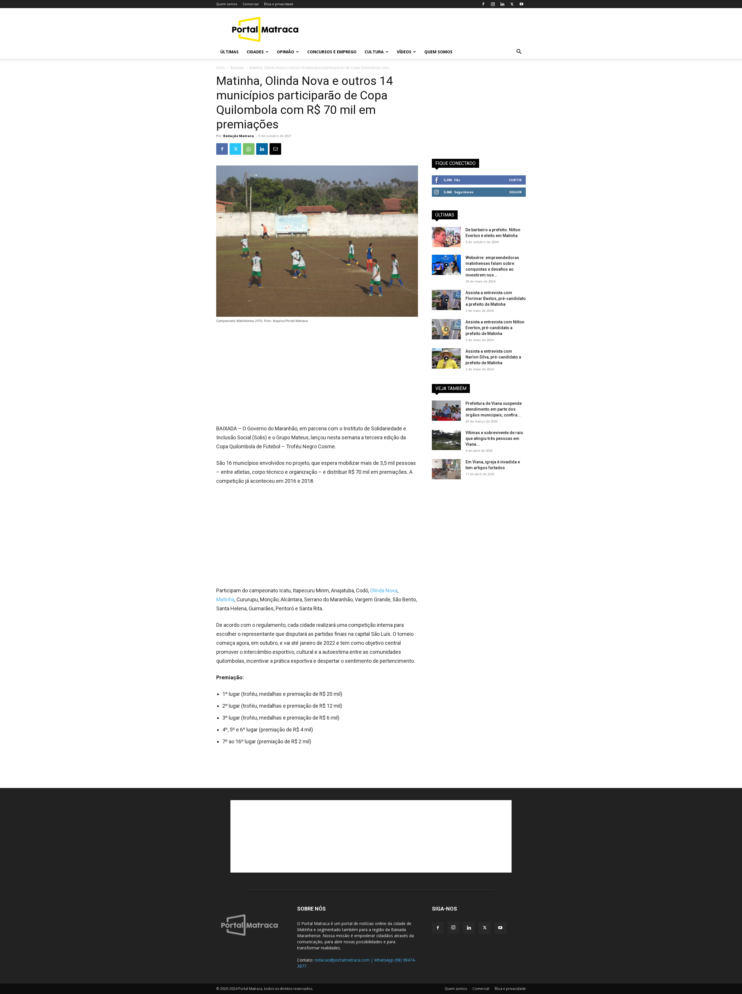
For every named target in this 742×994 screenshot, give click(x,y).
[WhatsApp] (248, 149)
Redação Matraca (238, 136)
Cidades (255, 51)
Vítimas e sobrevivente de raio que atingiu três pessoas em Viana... (494, 438)
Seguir (515, 192)
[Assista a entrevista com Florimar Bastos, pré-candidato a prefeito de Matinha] (446, 300)
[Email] (275, 149)
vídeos (404, 51)
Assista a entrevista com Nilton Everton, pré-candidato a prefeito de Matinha (494, 328)
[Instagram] (492, 4)
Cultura (374, 51)
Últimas (229, 51)
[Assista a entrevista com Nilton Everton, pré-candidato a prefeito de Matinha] (446, 329)
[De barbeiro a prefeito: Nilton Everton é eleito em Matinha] (446, 237)
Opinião (285, 51)
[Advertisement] (420, 29)
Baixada (237, 67)
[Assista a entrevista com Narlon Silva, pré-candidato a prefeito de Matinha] (446, 358)
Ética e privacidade (278, 4)
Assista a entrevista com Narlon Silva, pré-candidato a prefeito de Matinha (493, 357)
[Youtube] (521, 4)
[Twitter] (512, 4)
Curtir (515, 180)
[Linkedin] (502, 4)
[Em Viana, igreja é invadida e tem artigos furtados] (446, 469)
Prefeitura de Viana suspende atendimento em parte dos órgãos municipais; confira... (493, 409)
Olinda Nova (383, 590)
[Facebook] (483, 4)
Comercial (251, 4)
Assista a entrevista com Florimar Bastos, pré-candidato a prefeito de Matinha (495, 298)
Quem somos (226, 4)
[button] (519, 52)
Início (220, 67)
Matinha (225, 599)
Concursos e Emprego (332, 51)
